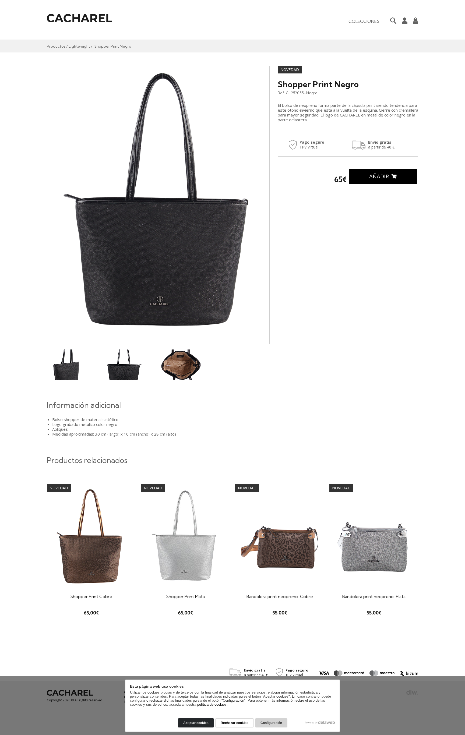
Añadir (379, 176)
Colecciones (363, 21)
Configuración (271, 723)
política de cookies (212, 704)
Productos (56, 46)
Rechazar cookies (234, 723)
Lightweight (79, 46)
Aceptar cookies (196, 723)
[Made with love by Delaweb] (320, 722)
